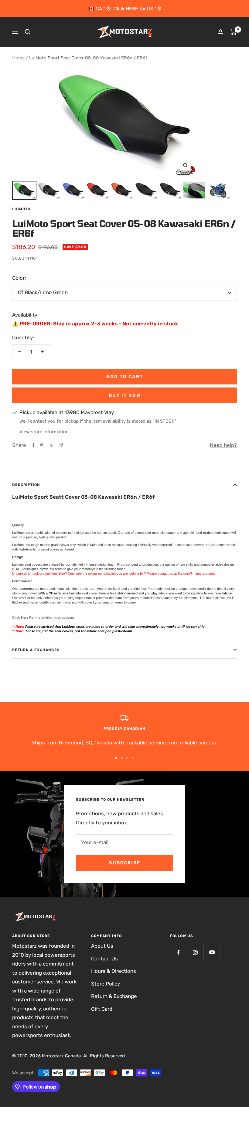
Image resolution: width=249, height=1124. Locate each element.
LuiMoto (21, 209)
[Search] (27, 32)
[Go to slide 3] (127, 758)
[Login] (220, 32)
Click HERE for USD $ (137, 9)
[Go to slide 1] (116, 758)
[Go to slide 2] (122, 758)
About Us (102, 946)
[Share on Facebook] (33, 445)
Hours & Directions (113, 971)
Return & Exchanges (36, 650)
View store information (44, 431)
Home (18, 58)
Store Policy (105, 984)
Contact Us (104, 959)
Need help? (223, 445)
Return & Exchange (114, 996)
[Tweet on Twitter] (51, 445)
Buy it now (125, 395)
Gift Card (101, 1009)
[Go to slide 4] (133, 758)
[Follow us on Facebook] (178, 952)
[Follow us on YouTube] (211, 952)
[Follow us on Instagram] (195, 952)
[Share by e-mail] (61, 445)
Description (26, 485)
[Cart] (233, 32)
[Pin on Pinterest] (41, 445)
